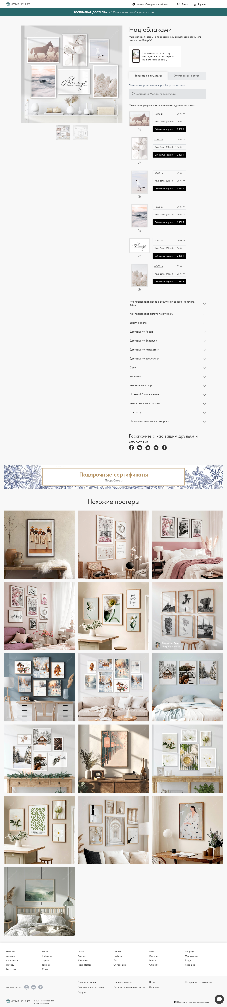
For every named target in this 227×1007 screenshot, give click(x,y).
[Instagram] (26, 987)
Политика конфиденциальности (129, 987)
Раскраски (11, 969)
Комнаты (118, 951)
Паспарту (135, 412)
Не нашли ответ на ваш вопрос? (149, 421)
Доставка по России (142, 331)
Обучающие (120, 964)
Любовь (10, 964)
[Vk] (139, 447)
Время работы (138, 322)
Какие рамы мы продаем (145, 403)
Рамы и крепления (87, 982)
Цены (152, 982)
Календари (190, 964)
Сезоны (81, 951)
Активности (12, 960)
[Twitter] (147, 447)
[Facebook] (131, 447)
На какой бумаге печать (144, 394)
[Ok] (164, 447)
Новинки (10, 951)
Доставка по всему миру (144, 358)
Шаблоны (47, 956)
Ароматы (10, 956)
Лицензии (154, 987)
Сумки (45, 969)
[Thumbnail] (80, 132)
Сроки (133, 367)
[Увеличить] (139, 129)
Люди (188, 960)
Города (152, 960)
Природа (189, 951)
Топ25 (45, 951)
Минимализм (191, 956)
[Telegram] (156, 447)
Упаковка (135, 376)
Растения (153, 956)
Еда (115, 960)
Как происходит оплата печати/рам (151, 313)
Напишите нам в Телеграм (219, 999)
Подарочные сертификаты (198, 982)
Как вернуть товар (141, 385)
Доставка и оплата (123, 982)
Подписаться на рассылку (91, 987)
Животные (83, 960)
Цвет (151, 951)
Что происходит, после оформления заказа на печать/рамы (162, 303)
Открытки (154, 964)
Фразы (45, 960)
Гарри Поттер (84, 964)
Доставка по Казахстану (144, 349)
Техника (46, 964)
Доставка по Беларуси (143, 340)
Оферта (82, 992)
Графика (118, 956)
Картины (82, 956)
